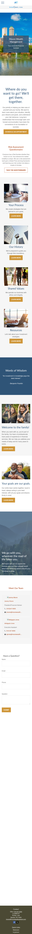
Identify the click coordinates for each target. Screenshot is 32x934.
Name (4, 659)
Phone (4, 682)
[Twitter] (17, 922)
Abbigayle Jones (9, 623)
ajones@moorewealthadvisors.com (14, 634)
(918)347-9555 (11, 609)
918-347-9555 (10, 631)
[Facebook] (14, 922)
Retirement (16, 930)
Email (3, 671)
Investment (16, 932)
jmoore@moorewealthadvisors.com (14, 612)
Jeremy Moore (8, 601)
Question (4, 694)
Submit (6, 710)
